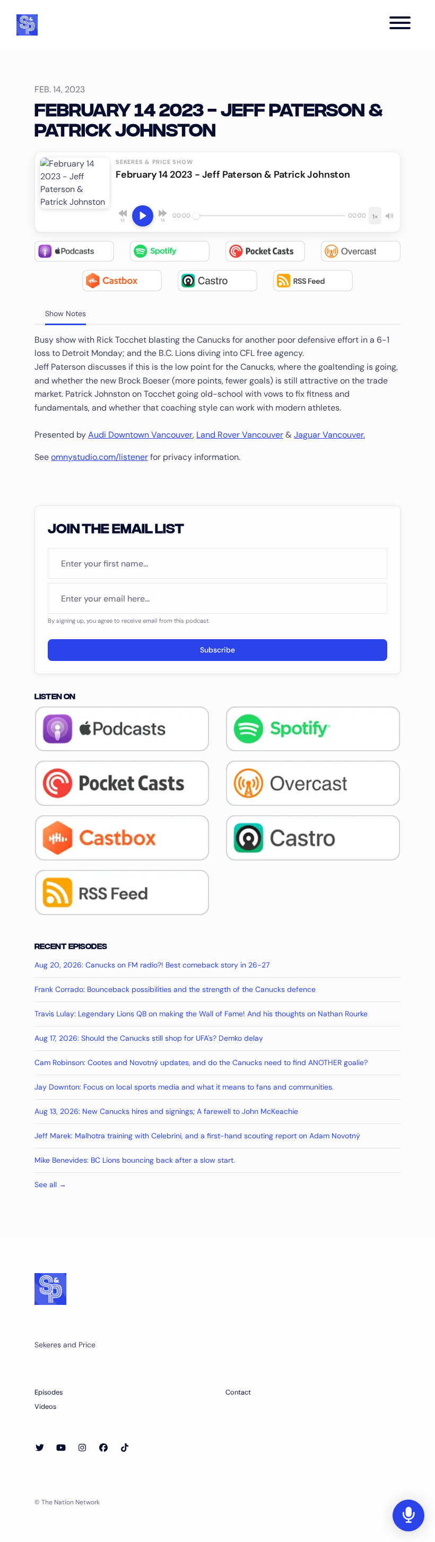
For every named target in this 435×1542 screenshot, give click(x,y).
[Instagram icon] (82, 1448)
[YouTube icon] (61, 1448)
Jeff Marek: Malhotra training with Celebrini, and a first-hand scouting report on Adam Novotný (197, 1135)
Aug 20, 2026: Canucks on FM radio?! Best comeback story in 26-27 (151, 965)
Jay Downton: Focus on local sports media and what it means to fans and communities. (184, 1087)
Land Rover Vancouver (239, 434)
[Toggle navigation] (400, 24)
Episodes (48, 1392)
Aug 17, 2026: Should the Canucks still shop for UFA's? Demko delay (148, 1038)
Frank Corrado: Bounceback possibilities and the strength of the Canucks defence (175, 989)
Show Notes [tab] (65, 313)
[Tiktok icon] (124, 1448)
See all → (50, 1184)
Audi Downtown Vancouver (140, 434)
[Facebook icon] (103, 1448)
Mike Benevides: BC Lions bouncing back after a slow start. (134, 1160)
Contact (238, 1392)
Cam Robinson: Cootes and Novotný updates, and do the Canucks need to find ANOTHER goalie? (201, 1062)
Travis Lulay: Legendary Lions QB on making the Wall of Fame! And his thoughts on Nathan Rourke (201, 1013)
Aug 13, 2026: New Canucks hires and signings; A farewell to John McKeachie (166, 1111)
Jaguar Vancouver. (329, 434)
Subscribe (217, 650)
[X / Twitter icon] (39, 1448)
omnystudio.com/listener (99, 457)
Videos (45, 1406)
